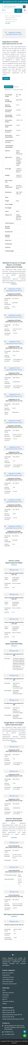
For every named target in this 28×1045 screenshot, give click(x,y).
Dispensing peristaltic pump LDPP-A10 (12, 1014)
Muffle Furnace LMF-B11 (8, 1017)
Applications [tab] (8, 89)
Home (6, 16)
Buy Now (6, 78)
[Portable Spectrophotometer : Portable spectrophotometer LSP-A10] (14, 651)
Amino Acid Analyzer (7, 981)
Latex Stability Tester (7, 979)
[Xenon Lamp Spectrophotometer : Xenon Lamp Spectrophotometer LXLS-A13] (14, 619)
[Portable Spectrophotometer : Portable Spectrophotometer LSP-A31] (14, 675)
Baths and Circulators (8, 973)
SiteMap (4, 1003)
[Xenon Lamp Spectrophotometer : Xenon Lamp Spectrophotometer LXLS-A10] (14, 570)
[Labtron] (4, 10)
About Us (4, 999)
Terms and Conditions (8, 1001)
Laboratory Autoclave (8, 977)
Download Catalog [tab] (18, 89)
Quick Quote (18, 10)
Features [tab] (16, 87)
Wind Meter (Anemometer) (9, 984)
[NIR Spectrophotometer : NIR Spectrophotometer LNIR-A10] (14, 921)
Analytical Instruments (15, 16)
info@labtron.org (9, 1)
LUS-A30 (7, 23)
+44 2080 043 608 (9, 1034)
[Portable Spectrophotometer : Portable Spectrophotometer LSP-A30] (14, 700)
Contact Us (5, 997)
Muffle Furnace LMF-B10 (8, 1010)
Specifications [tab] (8, 87)
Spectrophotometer (10, 17)
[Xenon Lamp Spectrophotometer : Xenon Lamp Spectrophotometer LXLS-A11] (14, 594)
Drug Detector (6, 975)
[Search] (24, 6)
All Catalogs (5, 995)
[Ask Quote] (24, 1031)
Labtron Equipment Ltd (16, 1041)
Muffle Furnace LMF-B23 (8, 1012)
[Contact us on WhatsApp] (24, 1035)
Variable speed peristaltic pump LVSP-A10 (13, 1019)
